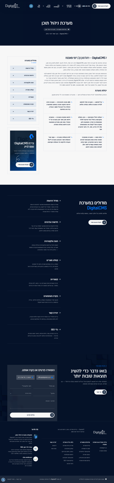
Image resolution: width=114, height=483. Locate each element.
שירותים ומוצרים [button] (69, 6)
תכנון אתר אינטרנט (68, 457)
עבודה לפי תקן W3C (26, 447)
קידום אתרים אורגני (84, 460)
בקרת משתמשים (29, 104)
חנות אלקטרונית (29, 82)
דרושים (54, 445)
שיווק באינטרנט (69, 448)
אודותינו (78, 6)
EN (31, 6)
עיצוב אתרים (86, 454)
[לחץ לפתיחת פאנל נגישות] (3, 480)
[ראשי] (68, 29)
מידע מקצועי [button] (48, 6)
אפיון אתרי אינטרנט (84, 451)
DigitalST (54, 479)
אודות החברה (103, 451)
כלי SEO (31, 118)
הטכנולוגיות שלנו (27, 457)
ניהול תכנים (70, 463)
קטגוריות (31, 97)
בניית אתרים (86, 445)
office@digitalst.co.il (44, 377)
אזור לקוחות (10, 479)
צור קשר (38, 6)
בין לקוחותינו (56, 6)
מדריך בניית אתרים (68, 445)
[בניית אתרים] (12, 6)
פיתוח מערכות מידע (84, 457)
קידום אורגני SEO (68, 460)
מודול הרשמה (30, 68)
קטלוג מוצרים (30, 90)
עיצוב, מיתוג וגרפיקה (67, 451)
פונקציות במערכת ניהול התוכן (23, 435)
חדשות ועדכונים (29, 75)
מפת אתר (53, 448)
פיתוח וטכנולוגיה (68, 454)
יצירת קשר (30, 111)
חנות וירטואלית (86, 448)
